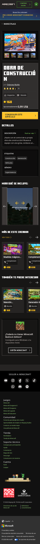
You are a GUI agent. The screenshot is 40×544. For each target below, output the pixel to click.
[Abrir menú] (36, 4)
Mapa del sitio (7, 453)
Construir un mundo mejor (11, 425)
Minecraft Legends (9, 411)
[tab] (6, 55)
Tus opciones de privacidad (26, 539)
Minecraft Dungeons (9, 408)
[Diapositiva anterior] (30, 237)
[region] (20, 206)
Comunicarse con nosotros (11, 458)
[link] (6, 380)
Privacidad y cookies (8, 530)
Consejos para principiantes (12, 445)
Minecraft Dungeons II (10, 405)
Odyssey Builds (13, 84)
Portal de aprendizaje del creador (13, 420)
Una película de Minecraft (11, 428)
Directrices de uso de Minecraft (10, 507)
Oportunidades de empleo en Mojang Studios (17, 423)
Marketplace (10, 24)
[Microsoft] (7, 525)
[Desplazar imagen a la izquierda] (4, 206)
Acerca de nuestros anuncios (25, 536)
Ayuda (5, 447)
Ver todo (6, 237)
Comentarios (7, 450)
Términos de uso (31, 533)
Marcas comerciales (8, 536)
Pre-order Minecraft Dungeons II (18, 16)
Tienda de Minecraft (9, 438)
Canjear (5, 467)
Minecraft (6, 403)
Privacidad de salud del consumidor (13, 533)
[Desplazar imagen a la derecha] (35, 206)
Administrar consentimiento (26, 507)
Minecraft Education (9, 414)
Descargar (6, 456)
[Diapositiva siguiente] (37, 237)
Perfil (5, 465)
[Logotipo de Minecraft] (9, 4)
